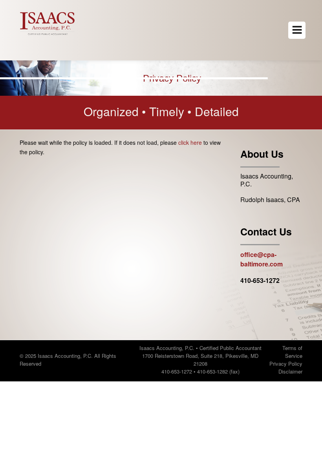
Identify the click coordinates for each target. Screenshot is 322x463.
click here (190, 142)
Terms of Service (292, 351)
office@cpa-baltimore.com (261, 259)
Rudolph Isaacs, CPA (270, 199)
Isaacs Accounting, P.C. (266, 179)
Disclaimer (290, 371)
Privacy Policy (285, 363)
